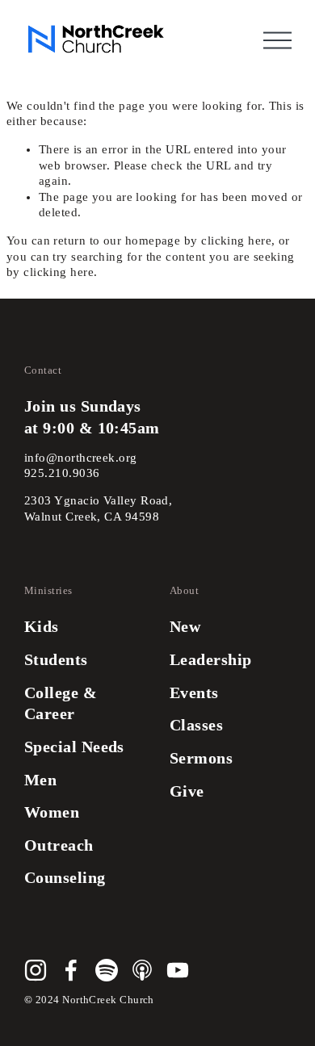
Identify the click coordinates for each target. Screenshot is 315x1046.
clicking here (236, 240)
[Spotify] (106, 970)
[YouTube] (177, 970)
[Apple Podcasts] (142, 970)
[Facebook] (71, 970)
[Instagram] (35, 970)
